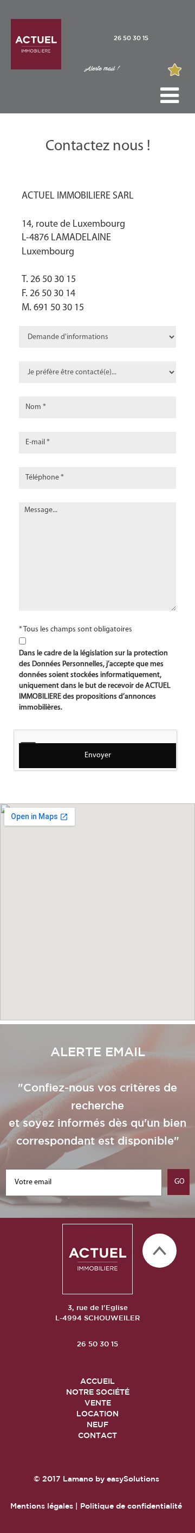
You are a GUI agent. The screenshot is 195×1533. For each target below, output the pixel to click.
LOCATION (97, 1413)
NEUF (97, 1424)
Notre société (97, 1392)
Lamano (78, 1478)
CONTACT (97, 1435)
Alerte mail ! (101, 69)
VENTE (97, 1402)
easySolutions (133, 1478)
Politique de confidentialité (131, 1506)
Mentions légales (41, 1506)
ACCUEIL (97, 1381)
